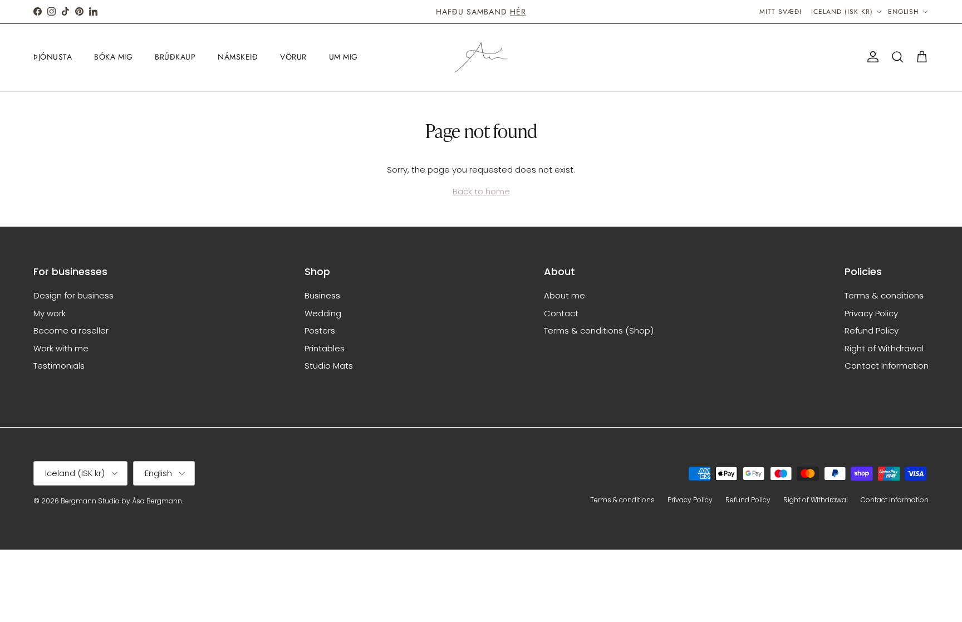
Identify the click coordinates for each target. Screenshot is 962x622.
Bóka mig (113, 56)
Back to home (481, 191)
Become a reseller (71, 330)
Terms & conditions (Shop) (599, 330)
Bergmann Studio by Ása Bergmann (121, 501)
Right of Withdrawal (884, 348)
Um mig (343, 56)
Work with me (61, 348)
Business (322, 295)
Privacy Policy (871, 313)
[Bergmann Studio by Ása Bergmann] (481, 57)
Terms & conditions (884, 295)
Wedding (323, 313)
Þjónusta (52, 56)
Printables (325, 348)
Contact (561, 313)
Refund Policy (872, 330)
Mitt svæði (780, 12)
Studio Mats (329, 365)
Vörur (293, 56)
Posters (320, 330)
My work (49, 313)
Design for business (73, 295)
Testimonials (59, 365)
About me (564, 295)
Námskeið (238, 56)
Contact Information (887, 365)
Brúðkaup (175, 56)
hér (518, 11)
